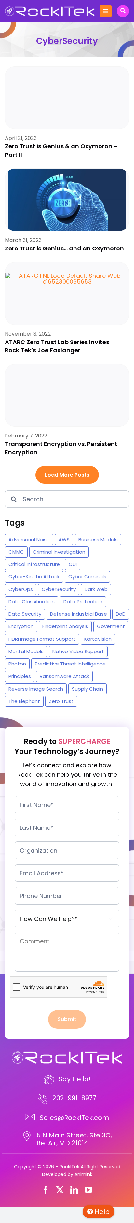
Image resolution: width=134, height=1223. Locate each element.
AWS (64, 539)
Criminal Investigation (59, 551)
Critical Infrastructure (34, 564)
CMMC (16, 551)
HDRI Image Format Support (41, 639)
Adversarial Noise (29, 539)
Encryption (21, 626)
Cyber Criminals (87, 576)
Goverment (111, 626)
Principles (19, 676)
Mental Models (26, 651)
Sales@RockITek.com (74, 1117)
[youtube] (88, 1190)
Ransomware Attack (64, 676)
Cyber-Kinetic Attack (34, 576)
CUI (73, 564)
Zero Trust (61, 701)
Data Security (24, 614)
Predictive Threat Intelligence (70, 663)
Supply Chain (87, 688)
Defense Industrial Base (78, 614)
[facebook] (45, 1190)
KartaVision (98, 639)
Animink (83, 1174)
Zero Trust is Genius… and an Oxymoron (64, 248)
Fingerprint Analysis (65, 626)
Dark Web (96, 589)
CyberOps (20, 589)
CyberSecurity (59, 589)
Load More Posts (67, 474)
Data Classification (31, 601)
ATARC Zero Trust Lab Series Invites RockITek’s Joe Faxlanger (57, 346)
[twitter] (60, 1190)
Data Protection (82, 601)
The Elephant (24, 701)
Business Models (98, 539)
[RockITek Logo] (50, 9)
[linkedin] (74, 1190)
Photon (17, 663)
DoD (121, 614)
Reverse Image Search (35, 688)
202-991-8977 (74, 1098)
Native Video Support (78, 651)
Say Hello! (74, 1078)
